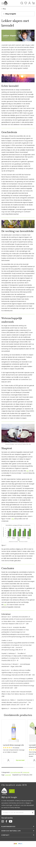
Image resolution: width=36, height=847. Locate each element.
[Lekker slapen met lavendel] (18, 36)
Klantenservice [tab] (8, 826)
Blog (4, 9)
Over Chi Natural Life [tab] (11, 831)
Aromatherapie (15, 772)
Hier (12, 519)
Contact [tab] (5, 835)
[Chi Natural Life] (5, 3)
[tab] (18, 14)
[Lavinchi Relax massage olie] (13, 732)
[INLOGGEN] (8, 760)
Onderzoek (25, 772)
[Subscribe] (33, 812)
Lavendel (8, 775)
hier (27, 471)
